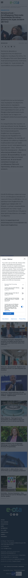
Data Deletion (5, 318)
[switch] (22, 288)
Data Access (14, 318)
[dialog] (14, 289)
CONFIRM (8, 313)
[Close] (25, 259)
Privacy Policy (22, 318)
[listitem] (14, 285)
